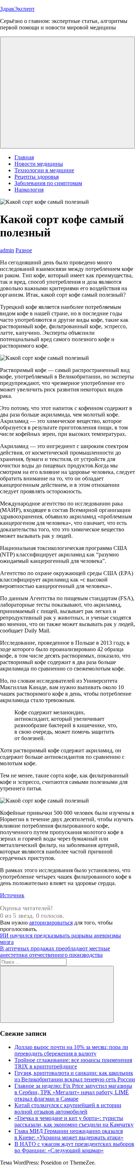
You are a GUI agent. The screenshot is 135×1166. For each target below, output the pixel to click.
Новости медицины (38, 164)
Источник (12, 895)
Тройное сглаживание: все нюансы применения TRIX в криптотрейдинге (73, 1063)
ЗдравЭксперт (17, 9)
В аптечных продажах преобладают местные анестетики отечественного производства (55, 951)
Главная (24, 157)
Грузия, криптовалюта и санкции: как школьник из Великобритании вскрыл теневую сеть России (74, 1076)
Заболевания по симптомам (48, 183)
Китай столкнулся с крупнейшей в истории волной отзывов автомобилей (67, 1108)
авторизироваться (51, 923)
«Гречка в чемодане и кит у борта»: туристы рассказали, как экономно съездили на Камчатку (74, 1121)
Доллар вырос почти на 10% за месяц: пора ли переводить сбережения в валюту (71, 1050)
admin (7, 250)
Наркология (29, 190)
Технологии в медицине (44, 170)
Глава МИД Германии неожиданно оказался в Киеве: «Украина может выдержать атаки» (68, 1134)
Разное (23, 250)
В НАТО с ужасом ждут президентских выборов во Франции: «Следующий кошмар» (74, 1147)
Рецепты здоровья (36, 177)
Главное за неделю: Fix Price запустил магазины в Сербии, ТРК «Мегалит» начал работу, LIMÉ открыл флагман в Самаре (73, 1092)
